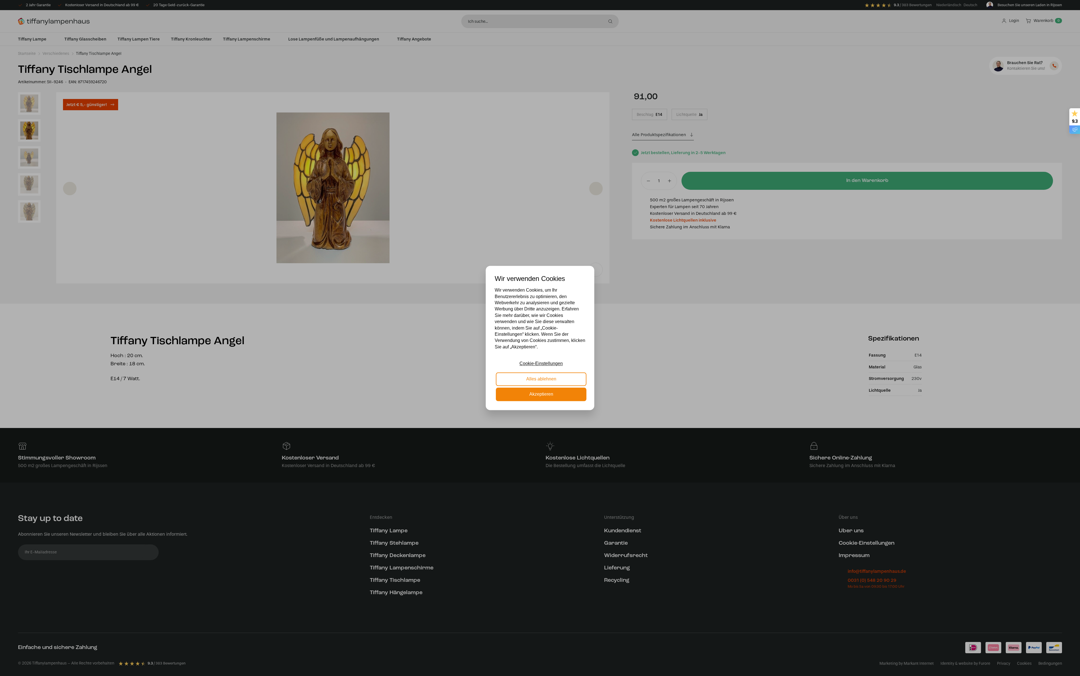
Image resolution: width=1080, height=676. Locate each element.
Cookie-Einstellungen (541, 363)
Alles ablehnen (541, 379)
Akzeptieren (541, 394)
